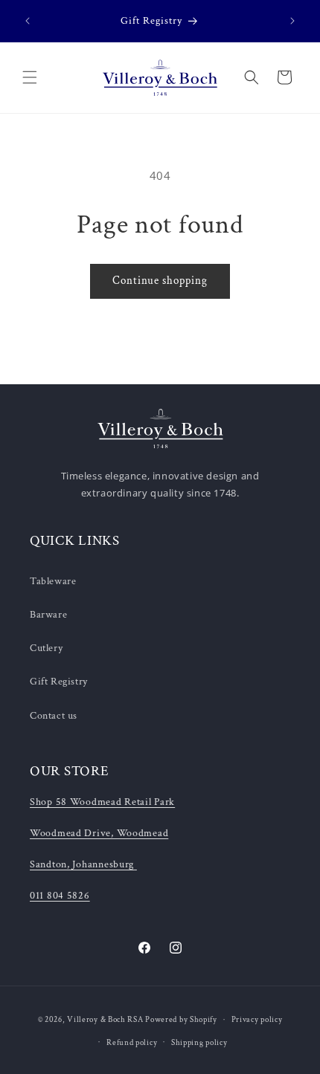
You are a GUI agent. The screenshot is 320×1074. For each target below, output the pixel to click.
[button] (29, 77)
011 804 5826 (60, 895)
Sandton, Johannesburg (82, 864)
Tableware (53, 581)
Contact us (53, 715)
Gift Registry (59, 681)
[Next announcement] (292, 20)
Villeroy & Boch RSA (105, 1020)
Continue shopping (160, 281)
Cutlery (46, 648)
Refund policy (131, 1043)
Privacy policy (257, 1020)
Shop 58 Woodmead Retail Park (102, 802)
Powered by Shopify (181, 1020)
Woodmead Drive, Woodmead (99, 833)
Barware (48, 614)
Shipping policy (199, 1043)
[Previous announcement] (27, 20)
